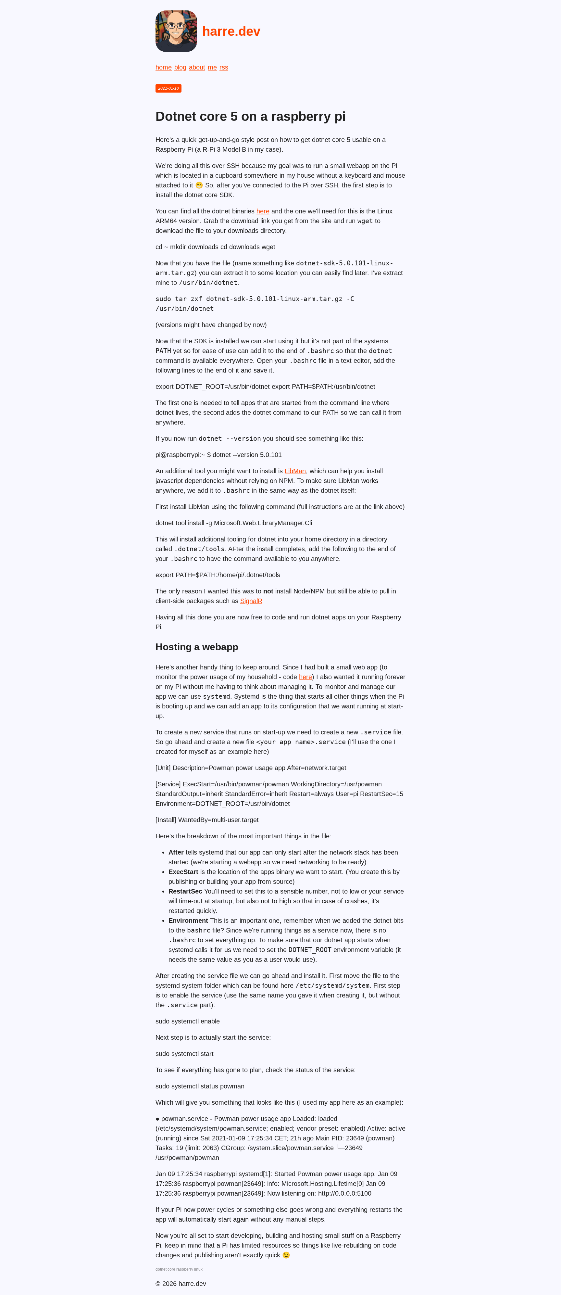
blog (180, 67)
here (262, 211)
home (164, 67)
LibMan (295, 471)
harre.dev (231, 31)
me (212, 67)
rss (223, 67)
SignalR (251, 600)
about (197, 67)
